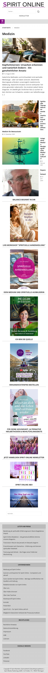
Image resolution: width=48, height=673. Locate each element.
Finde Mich (7, 606)
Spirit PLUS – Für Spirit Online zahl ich (15, 609)
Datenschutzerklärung (10, 628)
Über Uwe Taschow (9, 595)
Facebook (6, 651)
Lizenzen (6, 639)
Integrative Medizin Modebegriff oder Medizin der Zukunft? (43, 148)
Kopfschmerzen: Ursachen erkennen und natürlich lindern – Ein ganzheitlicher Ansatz (22, 67)
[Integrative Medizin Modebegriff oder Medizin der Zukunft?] (20, 151)
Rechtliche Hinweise (10, 625)
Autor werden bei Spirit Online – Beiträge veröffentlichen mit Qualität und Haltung (23, 580)
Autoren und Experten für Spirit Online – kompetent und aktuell (22, 574)
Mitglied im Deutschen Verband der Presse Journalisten (21, 613)
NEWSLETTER (24, 16)
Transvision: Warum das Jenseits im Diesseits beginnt (20, 543)
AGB (4, 635)
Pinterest (6, 661)
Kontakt (6, 602)
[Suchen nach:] (24, 514)
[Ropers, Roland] (20, 182)
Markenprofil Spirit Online (12, 599)
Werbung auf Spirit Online (11, 569)
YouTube (6, 654)
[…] (3, 94)
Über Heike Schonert (10, 592)
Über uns (6, 588)
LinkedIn (6, 657)
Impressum (7, 632)
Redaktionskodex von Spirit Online (14, 585)
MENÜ (2, 22)
